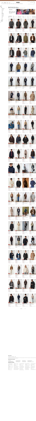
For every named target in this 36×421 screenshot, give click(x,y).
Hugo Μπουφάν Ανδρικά (27, 369)
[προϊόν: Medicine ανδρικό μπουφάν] (18, 38)
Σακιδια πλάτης (21, 3)
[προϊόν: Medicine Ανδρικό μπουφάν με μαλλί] (11, 284)
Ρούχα (3, 3)
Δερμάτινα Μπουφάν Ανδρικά (30, 360)
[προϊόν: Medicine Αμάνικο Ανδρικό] (25, 110)
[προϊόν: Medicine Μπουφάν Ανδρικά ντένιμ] (11, 125)
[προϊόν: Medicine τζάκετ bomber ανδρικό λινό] (18, 212)
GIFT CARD (18, 3)
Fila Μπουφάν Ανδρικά (21, 368)
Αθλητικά (10, 3)
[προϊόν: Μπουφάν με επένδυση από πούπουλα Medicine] (18, 52)
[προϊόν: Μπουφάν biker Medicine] (11, 52)
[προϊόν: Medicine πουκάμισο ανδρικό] (25, 81)
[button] (10, 16)
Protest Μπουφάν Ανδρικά (21, 367)
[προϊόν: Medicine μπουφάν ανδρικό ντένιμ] (11, 23)
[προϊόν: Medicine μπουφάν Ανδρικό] (11, 110)
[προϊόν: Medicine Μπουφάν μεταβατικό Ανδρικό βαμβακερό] (18, 23)
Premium (12, 3)
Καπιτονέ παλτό (9, 360)
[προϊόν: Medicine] (18, 226)
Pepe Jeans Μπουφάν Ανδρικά (16, 369)
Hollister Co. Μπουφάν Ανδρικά (16, 366)
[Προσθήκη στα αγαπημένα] (14, 19)
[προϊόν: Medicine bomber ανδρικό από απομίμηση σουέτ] (18, 81)
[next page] (25, 308)
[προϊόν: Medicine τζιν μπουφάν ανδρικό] (11, 96)
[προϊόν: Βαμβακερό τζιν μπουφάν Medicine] (25, 183)
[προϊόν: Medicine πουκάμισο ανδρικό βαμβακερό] (25, 38)
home (9, 2)
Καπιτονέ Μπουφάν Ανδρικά (18, 360)
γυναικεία (2, 2)
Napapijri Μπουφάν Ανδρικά (27, 363)
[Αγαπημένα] (32, 2)
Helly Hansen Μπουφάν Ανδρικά (21, 363)
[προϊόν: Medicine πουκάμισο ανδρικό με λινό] (25, 96)
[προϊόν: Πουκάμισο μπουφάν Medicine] (18, 125)
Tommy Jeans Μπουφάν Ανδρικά (33, 369)
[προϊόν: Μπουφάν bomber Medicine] (25, 168)
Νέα (1, 3)
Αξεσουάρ (7, 3)
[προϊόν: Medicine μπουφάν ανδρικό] (18, 67)
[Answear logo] (18, 2)
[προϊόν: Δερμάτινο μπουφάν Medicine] (18, 241)
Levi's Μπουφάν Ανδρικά (21, 365)
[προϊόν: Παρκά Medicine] (25, 23)
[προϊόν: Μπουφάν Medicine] (32, 38)
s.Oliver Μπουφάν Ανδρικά (16, 367)
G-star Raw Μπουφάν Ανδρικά (27, 365)
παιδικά (7, 2)
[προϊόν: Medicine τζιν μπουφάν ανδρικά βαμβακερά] (32, 96)
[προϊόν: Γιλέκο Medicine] (32, 154)
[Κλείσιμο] (34, 0)
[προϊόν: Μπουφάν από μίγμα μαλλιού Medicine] (32, 241)
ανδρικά (5, 2)
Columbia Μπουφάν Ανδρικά (10, 363)
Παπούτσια (5, 3)
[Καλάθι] (34, 2)
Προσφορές (16, 3)
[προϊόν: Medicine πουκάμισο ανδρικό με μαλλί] (25, 67)
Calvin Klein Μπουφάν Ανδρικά (33, 363)
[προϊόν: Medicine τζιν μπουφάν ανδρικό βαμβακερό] (11, 67)
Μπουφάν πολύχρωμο (24, 360)
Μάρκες (13, 3)
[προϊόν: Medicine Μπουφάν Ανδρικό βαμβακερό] (11, 38)
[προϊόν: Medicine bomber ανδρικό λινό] (11, 212)
